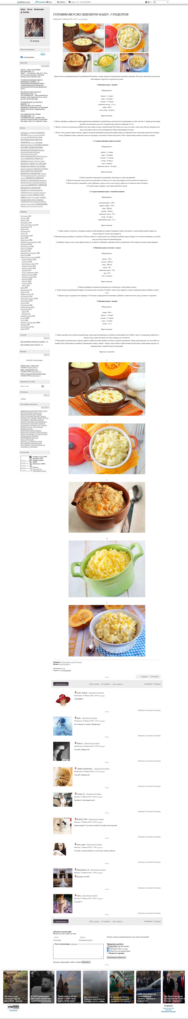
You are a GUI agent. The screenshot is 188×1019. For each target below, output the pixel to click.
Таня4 (40, 441)
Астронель (39, 427)
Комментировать (61, 684)
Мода (23, 288)
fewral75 (24, 422)
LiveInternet (24, 2)
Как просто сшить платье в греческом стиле (31, 93)
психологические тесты (31, 156)
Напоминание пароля (85, 940)
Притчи (23, 303)
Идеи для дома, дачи (28, 225)
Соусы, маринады (28, 272)
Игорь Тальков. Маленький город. (33, 374)
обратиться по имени (96, 693)
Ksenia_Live (37, 413)
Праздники (25, 301)
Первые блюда (27, 266)
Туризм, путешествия (28, 322)
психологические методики (29, 154)
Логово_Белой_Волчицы (29, 436)
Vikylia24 (40, 420)
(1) (36, 94)
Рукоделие (24, 309)
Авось (73, 2)
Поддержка (146, 2)
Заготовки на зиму (28, 264)
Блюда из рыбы (27, 277)
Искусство (24, 249)
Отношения (25, 296)
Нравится (145, 676)
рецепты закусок (35, 178)
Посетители (37, 469)
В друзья (36, 41)
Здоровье (24, 244)
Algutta (31, 411)
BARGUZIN (38, 411)
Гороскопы (24, 223)
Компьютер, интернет (28, 253)
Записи (22, 9)
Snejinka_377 (25, 418)
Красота (24, 255)
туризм (43, 197)
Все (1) (46, 395)
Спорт (23, 233)
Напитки (25, 270)
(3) (47, 342)
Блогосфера (25, 236)
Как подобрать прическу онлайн (33, 342)
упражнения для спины (29, 202)
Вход (50, 2)
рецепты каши (64, 664)
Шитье (24, 312)
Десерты (25, 262)
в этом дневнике (28, 57)
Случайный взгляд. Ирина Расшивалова (31, 115)
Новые (157, 684)
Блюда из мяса (27, 268)
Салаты (24, 283)
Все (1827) (45, 407)
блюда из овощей (33, 135)
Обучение (24, 231)
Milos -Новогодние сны (29, 370)
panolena (41, 423)
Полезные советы (27, 299)
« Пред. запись (94, 684)
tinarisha (24, 427)
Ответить (141, 710)
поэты (41, 150)
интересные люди (34, 137)
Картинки (24, 251)
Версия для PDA (168, 1008)
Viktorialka (33, 420)
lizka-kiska (30, 422)
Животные (24, 240)
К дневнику (106, 684)
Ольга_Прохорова (27, 440)
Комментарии (39, 9)
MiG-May (33, 415)
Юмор (23, 329)
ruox (38, 425)
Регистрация (41, 2)
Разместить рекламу (168, 1011)
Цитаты (23, 218)
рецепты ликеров (32, 183)
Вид (150, 3)
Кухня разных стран (28, 257)
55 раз (63, 668)
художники (41, 204)
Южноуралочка (36, 443)
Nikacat (43, 416)
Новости (24, 292)
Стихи (23, 318)
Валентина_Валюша (28, 432)
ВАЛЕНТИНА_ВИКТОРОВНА (31, 431)
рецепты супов (28, 190)
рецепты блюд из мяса (36, 161)
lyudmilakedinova (41, 422)
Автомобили (25, 227)
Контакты (168, 1010)
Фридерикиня (25, 443)
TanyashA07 (25, 420)
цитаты (23, 206)
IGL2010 (24, 413)
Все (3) (46, 355)
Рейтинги (62, 2)
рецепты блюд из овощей (33, 163)
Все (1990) (45, 66)
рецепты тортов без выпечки (36, 192)
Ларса (45, 434)
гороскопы (24, 137)
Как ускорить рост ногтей (30, 345)
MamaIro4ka (25, 415)
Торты (24, 286)
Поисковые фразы (39, 471)
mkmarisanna (25, 423)
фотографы (31, 204)
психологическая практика (30, 152)
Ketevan (30, 413)
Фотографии (25, 327)
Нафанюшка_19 (83, 870)
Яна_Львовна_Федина (29, 445)
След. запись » (118, 684)
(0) (33, 71)
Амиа (79, 895)
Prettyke (21, 12)
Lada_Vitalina (82, 693)
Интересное (25, 246)
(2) (38, 82)
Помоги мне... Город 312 (30, 366)
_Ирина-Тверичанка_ (85, 769)
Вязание (25, 314)
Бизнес (23, 220)
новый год (30, 145)
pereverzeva (25, 425)
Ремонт (23, 229)
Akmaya (80, 743)
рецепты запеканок (30, 180)
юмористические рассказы (34, 206)
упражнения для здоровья (32, 200)
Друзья (29, 9)
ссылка (102, 695)
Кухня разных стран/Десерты (71, 662)
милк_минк (81, 844)
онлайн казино (41, 145)
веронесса (41, 445)
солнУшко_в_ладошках (29, 447)
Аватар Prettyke (34, 27)
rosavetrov (33, 425)
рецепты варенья (27, 169)
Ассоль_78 (31, 427)
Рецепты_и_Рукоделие (29, 441)
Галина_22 (81, 794)
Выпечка (25, 279)
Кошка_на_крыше (36, 434)
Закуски (24, 281)
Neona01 (37, 416)
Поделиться (154, 676)
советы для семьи (32, 197)
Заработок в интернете (29, 242)
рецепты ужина (26, 195)
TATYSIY (45, 418)
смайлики (73, 944)
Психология (25, 305)
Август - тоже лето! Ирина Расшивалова (30, 70)
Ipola (79, 718)
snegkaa (44, 425)
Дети (22, 238)
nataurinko (34, 423)
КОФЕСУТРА (82, 819)
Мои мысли (25, 290)
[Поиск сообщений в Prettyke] (43, 54)
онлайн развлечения (32, 147)
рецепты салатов (30, 187)
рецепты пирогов (38, 185)
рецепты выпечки (34, 171)
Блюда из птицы (28, 275)
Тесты (23, 320)
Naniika (39, 415)
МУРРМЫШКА (26, 438)
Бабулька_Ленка (27, 429)
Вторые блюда (27, 259)
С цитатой (148, 710)
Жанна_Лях (25, 434)
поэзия (34, 150)
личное (33, 142)
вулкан (42, 135)
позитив (25, 150)
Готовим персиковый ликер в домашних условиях (32, 81)
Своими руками (26, 316)
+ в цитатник (83, 19)
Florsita (44, 411)
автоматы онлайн (28, 133)
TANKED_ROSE (36, 418)
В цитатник (157, 710)
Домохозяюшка (41, 432)
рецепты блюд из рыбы (33, 166)
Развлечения (25, 307)
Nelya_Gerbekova (27, 416)
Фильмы (23, 325)
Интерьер (24, 216)
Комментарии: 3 (32, 367)
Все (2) (46, 338)
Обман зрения (26, 294)
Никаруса (34, 438)
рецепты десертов (30, 173)
